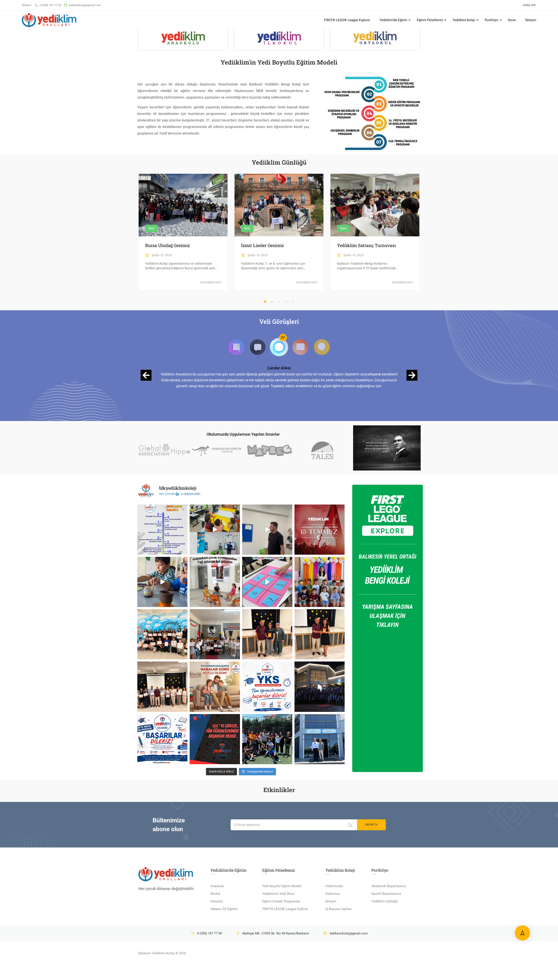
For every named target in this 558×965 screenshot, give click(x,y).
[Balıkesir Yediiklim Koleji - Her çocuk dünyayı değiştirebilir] (49, 20)
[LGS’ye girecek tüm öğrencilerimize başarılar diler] (162, 739)
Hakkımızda (334, 886)
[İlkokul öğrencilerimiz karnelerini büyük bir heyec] (215, 634)
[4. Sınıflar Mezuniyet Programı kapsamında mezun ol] (319, 687)
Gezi (151, 228)
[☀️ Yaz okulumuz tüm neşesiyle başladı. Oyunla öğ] (267, 582)
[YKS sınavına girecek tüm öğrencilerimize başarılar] (267, 687)
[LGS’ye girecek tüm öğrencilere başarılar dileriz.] (215, 739)
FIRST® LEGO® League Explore (347, 20)
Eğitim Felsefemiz (430, 20)
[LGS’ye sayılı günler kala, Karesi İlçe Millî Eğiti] (319, 739)
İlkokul (215, 894)
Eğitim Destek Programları (281, 901)
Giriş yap (529, 5)
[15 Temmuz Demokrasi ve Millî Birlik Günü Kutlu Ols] (319, 530)
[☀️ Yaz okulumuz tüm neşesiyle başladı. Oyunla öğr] (215, 582)
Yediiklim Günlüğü (384, 901)
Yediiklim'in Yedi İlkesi (278, 894)
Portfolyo (491, 20)
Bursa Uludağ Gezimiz (167, 245)
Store (512, 20)
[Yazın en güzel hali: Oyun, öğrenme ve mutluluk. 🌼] (162, 582)
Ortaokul (216, 901)
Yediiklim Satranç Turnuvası (366, 245)
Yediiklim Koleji (464, 20)
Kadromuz (332, 894)
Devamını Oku (210, 282)
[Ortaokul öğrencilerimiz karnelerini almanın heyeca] (162, 634)
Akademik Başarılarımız (388, 886)
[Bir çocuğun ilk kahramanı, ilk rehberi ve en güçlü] (215, 687)
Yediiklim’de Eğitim (393, 20)
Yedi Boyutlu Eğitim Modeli (281, 886)
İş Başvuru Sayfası (338, 909)
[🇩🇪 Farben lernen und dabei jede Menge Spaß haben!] (267, 530)
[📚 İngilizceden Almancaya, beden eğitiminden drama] (215, 530)
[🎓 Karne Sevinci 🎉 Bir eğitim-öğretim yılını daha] (319, 582)
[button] (265, 301)
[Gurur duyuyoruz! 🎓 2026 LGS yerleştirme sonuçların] (162, 530)
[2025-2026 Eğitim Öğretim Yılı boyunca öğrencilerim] (319, 634)
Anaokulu (217, 886)
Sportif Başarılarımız (386, 894)
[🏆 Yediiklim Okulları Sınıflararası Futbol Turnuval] (267, 739)
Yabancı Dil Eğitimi (224, 909)
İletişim (530, 20)
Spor (343, 228)
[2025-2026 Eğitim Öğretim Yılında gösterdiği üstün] (267, 634)
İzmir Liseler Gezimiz (262, 245)
